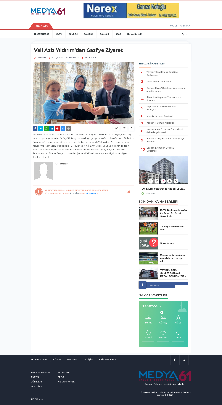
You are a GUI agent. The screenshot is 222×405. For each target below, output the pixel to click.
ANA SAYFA (42, 26)
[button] (152, 306)
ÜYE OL (173, 26)
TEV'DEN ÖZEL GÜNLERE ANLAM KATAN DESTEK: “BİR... (173, 273)
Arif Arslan (90, 57)
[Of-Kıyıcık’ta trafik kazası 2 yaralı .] (163, 172)
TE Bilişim (37, 399)
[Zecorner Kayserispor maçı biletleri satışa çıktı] (148, 258)
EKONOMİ (104, 34)
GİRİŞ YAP (185, 26)
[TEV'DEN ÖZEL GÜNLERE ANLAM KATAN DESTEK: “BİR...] (148, 273)
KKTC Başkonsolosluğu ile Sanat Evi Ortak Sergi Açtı (173, 213)
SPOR (118, 34)
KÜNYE (57, 359)
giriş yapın (91, 193)
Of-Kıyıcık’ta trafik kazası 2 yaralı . (163, 188)
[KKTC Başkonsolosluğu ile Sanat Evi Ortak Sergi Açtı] (148, 213)
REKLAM (72, 359)
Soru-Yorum (167, 243)
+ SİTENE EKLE (107, 359)
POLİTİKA (88, 34)
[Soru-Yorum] (148, 243)
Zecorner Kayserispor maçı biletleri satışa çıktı (172, 258)
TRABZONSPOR (41, 34)
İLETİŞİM (88, 359)
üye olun (75, 193)
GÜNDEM (73, 34)
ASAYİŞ (59, 34)
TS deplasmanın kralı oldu (172, 228)
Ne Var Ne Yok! (134, 34)
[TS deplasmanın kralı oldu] (148, 228)
